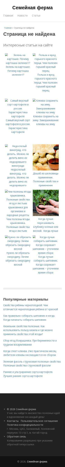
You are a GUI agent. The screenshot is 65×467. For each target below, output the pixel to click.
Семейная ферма (32, 7)
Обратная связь (16, 436)
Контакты (13, 421)
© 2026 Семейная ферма (21, 409)
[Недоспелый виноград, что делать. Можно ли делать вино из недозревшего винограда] (18, 165)
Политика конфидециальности (25, 424)
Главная (8, 15)
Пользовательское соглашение (39, 421)
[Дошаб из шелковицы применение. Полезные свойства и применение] (46, 169)
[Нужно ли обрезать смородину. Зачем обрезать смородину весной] (18, 248)
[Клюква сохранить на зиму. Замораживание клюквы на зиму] (46, 112)
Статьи (36, 15)
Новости (22, 15)
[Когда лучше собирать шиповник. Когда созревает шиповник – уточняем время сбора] (46, 253)
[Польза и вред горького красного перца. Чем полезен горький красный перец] (46, 70)
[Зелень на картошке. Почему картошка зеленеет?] (18, 63)
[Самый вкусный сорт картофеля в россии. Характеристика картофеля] (18, 116)
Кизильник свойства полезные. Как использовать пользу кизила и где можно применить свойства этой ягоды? (28, 330)
